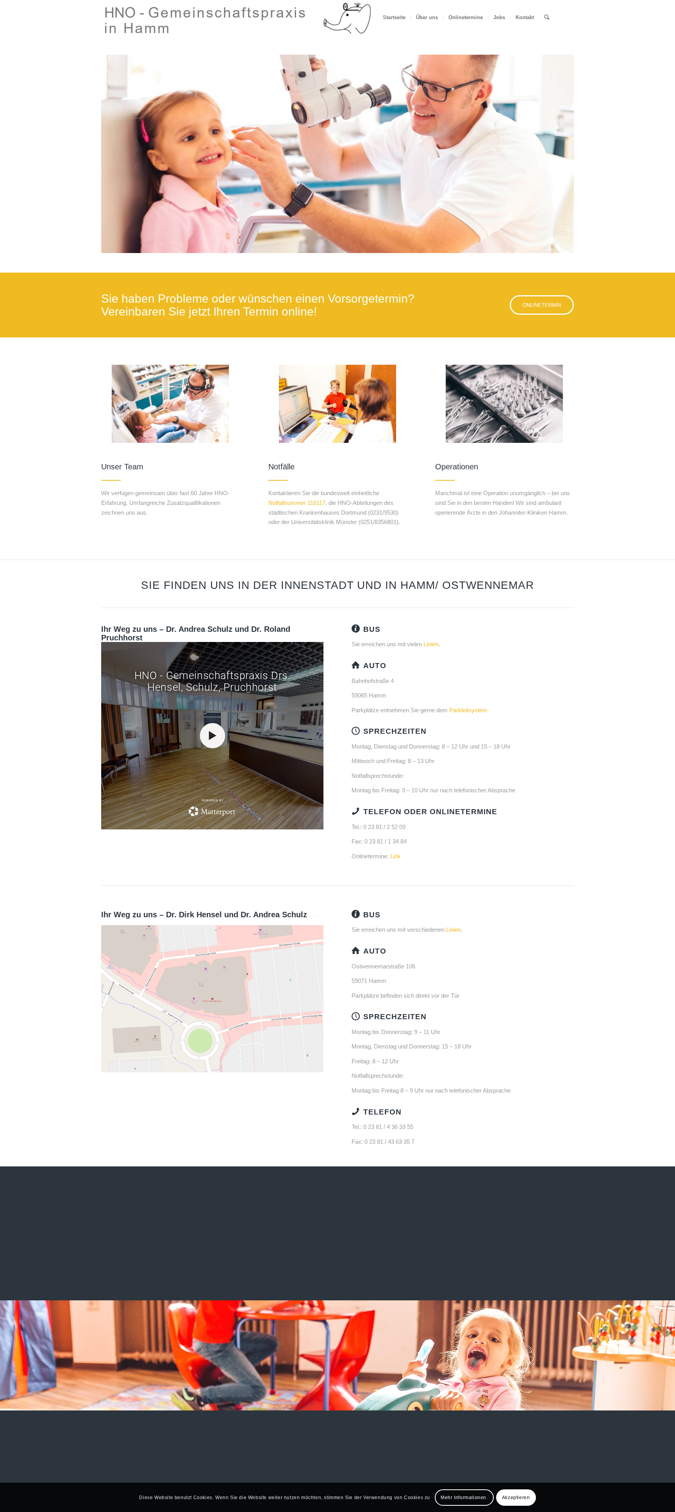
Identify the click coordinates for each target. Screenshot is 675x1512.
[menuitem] (394, 17)
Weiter (556, 154)
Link (395, 856)
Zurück (118, 154)
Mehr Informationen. (464, 1497)
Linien (430, 644)
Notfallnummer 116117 (296, 502)
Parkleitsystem (468, 710)
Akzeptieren (516, 1497)
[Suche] (546, 17)
